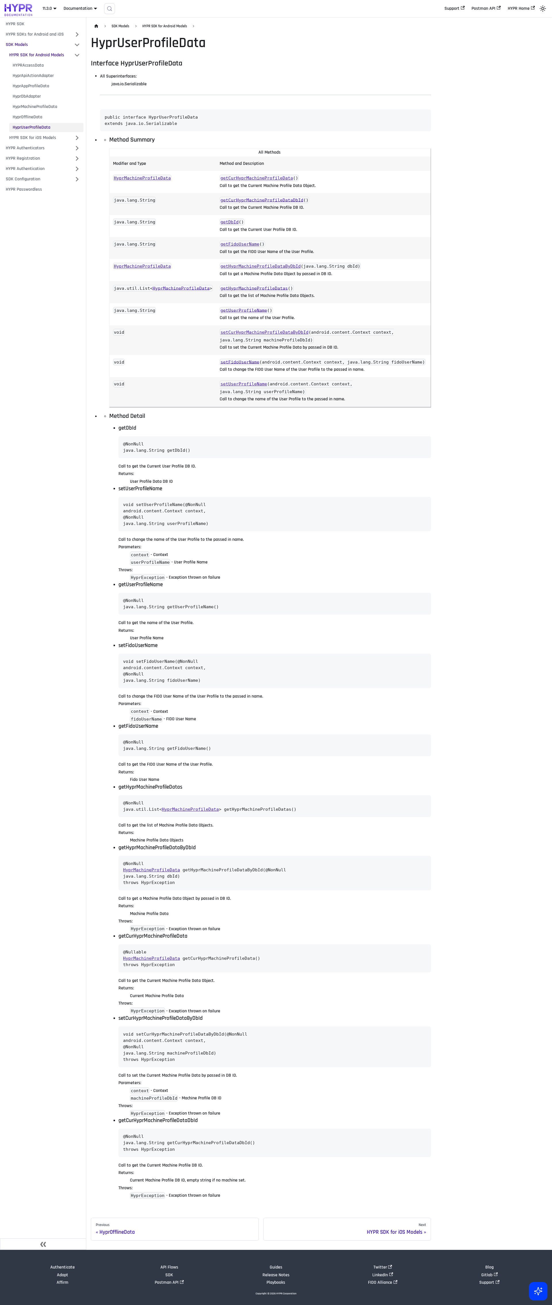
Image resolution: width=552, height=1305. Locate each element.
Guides (276, 1267)
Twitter (380, 1267)
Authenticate (62, 1267)
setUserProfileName (244, 384)
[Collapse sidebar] (43, 1244)
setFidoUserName (240, 361)
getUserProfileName (244, 310)
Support (451, 8)
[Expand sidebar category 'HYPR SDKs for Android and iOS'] (77, 34)
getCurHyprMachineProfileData (257, 178)
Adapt (62, 1275)
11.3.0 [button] (47, 8)
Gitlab (486, 1275)
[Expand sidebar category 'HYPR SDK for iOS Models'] (77, 137)
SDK (169, 1275)
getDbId (230, 222)
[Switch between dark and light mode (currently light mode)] (542, 8)
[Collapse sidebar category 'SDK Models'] (77, 44)
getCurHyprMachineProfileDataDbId (262, 199)
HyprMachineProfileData (142, 178)
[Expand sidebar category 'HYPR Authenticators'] (77, 148)
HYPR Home (519, 8)
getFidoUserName (240, 244)
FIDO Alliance (380, 1282)
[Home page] (96, 26)
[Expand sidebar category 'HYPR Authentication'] (77, 168)
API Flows (169, 1267)
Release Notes (276, 1275)
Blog (489, 1267)
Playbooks (276, 1282)
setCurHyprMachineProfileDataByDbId (264, 332)
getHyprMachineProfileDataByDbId (261, 266)
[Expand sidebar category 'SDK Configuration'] (77, 179)
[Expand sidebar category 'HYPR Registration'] (77, 158)
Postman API (483, 8)
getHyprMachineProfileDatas (254, 288)
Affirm (62, 1282)
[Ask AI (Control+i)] (538, 1291)
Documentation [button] (78, 8)
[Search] (109, 8)
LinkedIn (380, 1275)
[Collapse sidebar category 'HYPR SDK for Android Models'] (77, 55)
